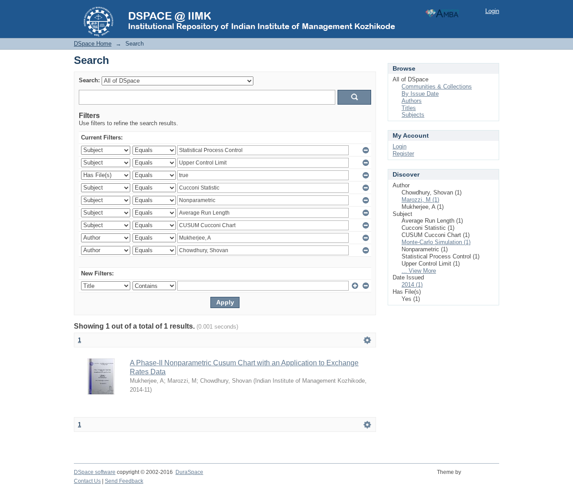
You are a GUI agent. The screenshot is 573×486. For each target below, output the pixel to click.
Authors (412, 100)
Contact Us (87, 481)
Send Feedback (124, 481)
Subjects (413, 114)
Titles (409, 108)
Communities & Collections (437, 86)
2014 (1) (412, 284)
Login (492, 11)
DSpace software (94, 472)
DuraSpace (189, 472)
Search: (89, 80)
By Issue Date (420, 93)
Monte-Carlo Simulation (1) (436, 242)
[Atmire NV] (481, 477)
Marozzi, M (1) (420, 199)
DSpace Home (92, 43)
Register (403, 153)
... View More (419, 270)
